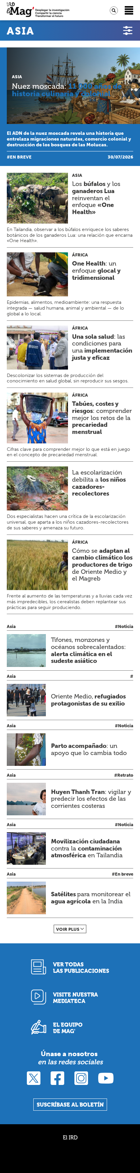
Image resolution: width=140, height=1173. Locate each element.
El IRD (70, 1137)
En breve (21, 157)
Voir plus (68, 929)
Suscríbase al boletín (70, 1105)
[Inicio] (38, 10)
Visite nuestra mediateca (75, 997)
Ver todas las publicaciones (81, 967)
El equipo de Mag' (68, 1028)
